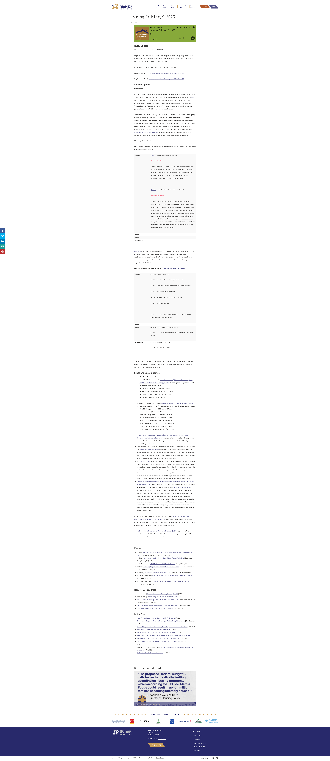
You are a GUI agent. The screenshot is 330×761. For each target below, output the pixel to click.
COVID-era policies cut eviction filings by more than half (155, 608)
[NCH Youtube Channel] (216, 758)
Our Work (197, 736)
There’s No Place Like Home (149, 450)
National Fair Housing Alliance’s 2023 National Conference (171, 581)
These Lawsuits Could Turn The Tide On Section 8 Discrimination (158, 638)
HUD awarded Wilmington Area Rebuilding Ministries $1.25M (157, 531)
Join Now (196, 751)
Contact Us (162, 739)
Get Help (196, 739)
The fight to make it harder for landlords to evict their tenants (157, 632)
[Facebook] (209, 758)
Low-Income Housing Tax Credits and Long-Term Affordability (163, 558)
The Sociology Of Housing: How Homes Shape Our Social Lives (157, 600)
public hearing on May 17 (182, 487)
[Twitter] (213, 758)
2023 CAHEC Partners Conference (155, 573)
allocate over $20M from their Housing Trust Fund (177, 403)
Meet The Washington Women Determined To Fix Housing (156, 618)
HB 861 (153, 155)
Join (213, 7)
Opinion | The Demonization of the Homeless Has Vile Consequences (159, 641)
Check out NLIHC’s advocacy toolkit (146, 132)
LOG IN (3, 1)
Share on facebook (2, 230)
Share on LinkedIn (2, 241)
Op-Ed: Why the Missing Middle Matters (150, 653)
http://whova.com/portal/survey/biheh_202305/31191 (166, 79)
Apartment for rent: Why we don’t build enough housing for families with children (163, 635)
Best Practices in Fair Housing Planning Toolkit (162, 594)
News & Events (199, 747)
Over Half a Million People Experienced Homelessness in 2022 (157, 605)
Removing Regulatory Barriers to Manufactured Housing (161, 567)
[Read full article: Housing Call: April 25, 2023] (165, 688)
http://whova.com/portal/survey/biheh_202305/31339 (166, 73)
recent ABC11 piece (144, 461)
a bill (192, 97)
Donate (205, 7)
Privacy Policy (160, 758)
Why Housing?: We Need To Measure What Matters (153, 630)
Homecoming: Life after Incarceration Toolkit (162, 597)
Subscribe (156, 745)
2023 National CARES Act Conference (162, 564)
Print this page (2, 251)
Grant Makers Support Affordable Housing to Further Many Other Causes (161, 621)
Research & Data (199, 743)
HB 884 (153, 190)
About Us (196, 732)
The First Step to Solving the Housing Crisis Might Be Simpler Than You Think (162, 627)
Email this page (2, 246)
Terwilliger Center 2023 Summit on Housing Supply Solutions (172, 575)
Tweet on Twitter (2, 236)
